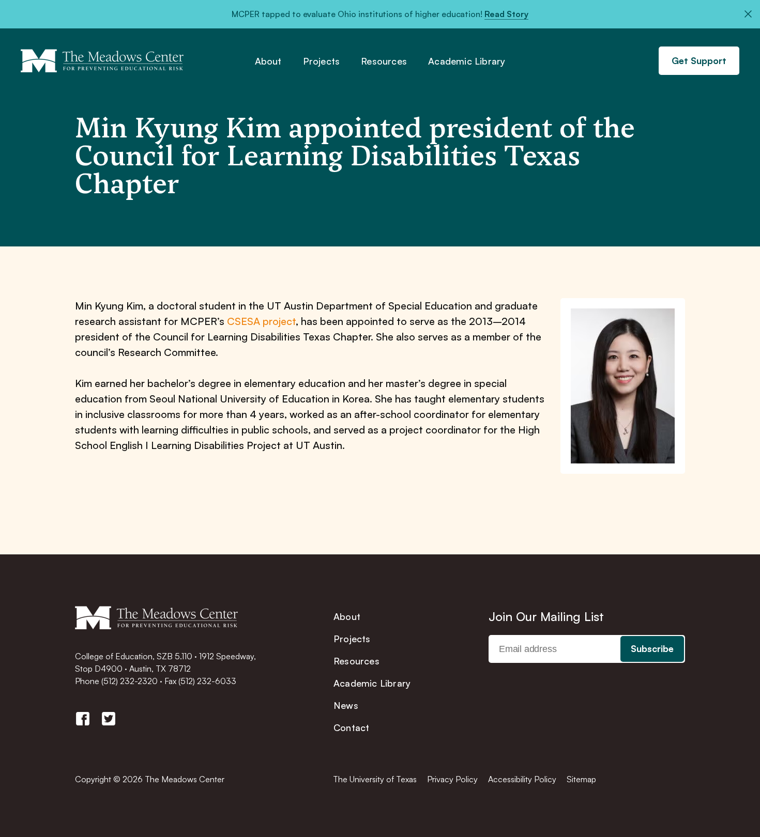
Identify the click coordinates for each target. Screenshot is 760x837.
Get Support (699, 60)
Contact (351, 727)
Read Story (506, 14)
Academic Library (466, 61)
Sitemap (581, 779)
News (345, 705)
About (268, 61)
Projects (321, 61)
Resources (384, 61)
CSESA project (261, 321)
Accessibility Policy (522, 779)
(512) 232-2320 (129, 681)
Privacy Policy (452, 779)
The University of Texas (375, 779)
